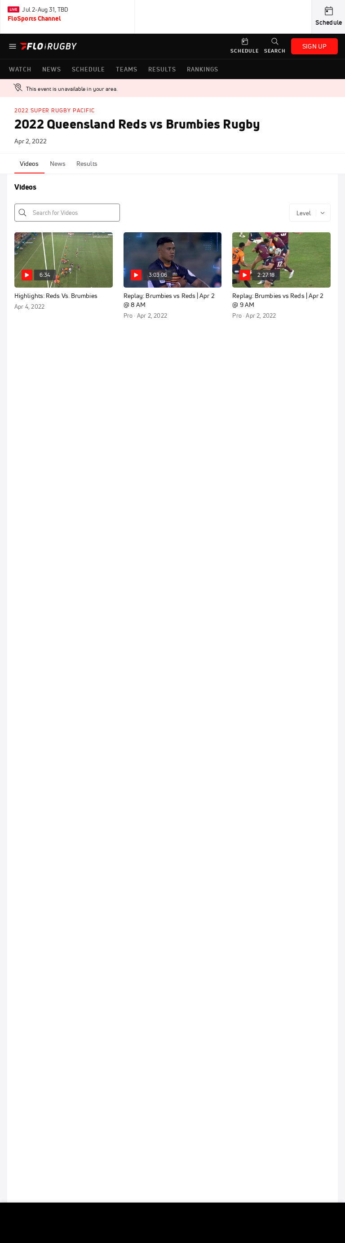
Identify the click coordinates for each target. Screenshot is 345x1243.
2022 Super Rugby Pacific (54, 110)
